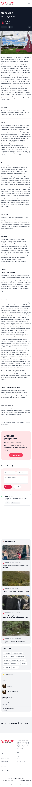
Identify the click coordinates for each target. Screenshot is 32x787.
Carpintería (15, 663)
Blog (18, 756)
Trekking (6, 653)
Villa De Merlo (17, 653)
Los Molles (20, 656)
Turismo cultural (5, 761)
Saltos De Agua (8, 656)
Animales (6, 667)
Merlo (24, 663)
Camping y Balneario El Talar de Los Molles (16, 592)
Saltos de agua (5, 759)
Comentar (8, 487)
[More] (29, 27)
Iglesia (15, 667)
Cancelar (17, 487)
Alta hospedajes (21, 761)
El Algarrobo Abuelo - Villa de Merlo (13, 642)
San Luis (6, 660)
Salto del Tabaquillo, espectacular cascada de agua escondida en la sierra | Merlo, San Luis (15, 617)
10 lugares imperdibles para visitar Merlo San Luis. (15, 566)
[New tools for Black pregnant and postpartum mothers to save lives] (16, 552)
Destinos (3, 756)
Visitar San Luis (9, 21)
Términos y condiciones (24, 780)
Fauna (15, 660)
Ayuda (18, 759)
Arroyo (6, 663)
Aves (22, 660)
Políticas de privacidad (7, 780)
